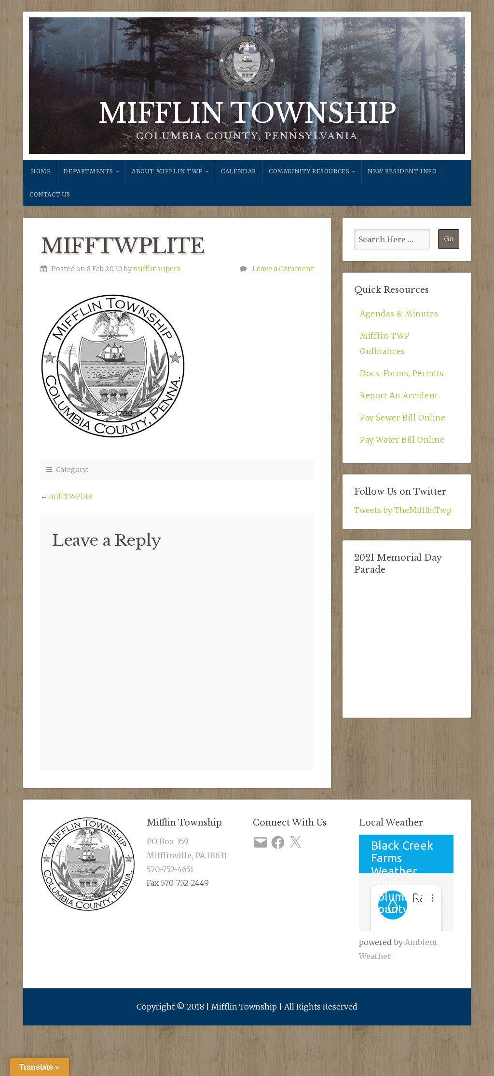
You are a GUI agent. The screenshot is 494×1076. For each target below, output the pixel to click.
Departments (88, 171)
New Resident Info (402, 171)
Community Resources (309, 171)
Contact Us (49, 194)
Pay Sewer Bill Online (403, 417)
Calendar (238, 171)
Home (41, 171)
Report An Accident (399, 395)
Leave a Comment (283, 268)
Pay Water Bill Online (402, 440)
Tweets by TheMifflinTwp (403, 510)
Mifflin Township (247, 113)
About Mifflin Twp (167, 171)
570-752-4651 (170, 869)
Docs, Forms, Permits (402, 373)
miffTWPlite (70, 496)
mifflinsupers (156, 268)
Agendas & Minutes (399, 313)
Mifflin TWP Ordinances (385, 343)
